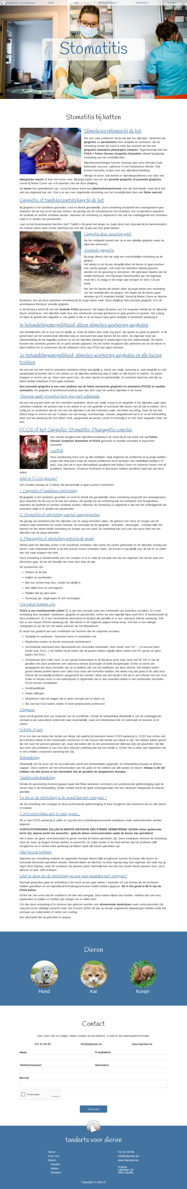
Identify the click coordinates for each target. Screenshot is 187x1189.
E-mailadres (103, 1052)
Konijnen (56, 1172)
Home (51, 2)
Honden (55, 1164)
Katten (55, 1168)
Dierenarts (102, 1065)
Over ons (53, 1156)
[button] (107, 2)
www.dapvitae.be (142, 1044)
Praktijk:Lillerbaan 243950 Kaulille (125, 1170)
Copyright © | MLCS (93, 1182)
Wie (76, 2)
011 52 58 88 (43, 1044)
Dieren (52, 1160)
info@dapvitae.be (91, 1044)
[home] (18, 2)
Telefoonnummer (31, 1065)
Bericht (24, 1077)
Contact (171, 2)
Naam (23, 1052)
